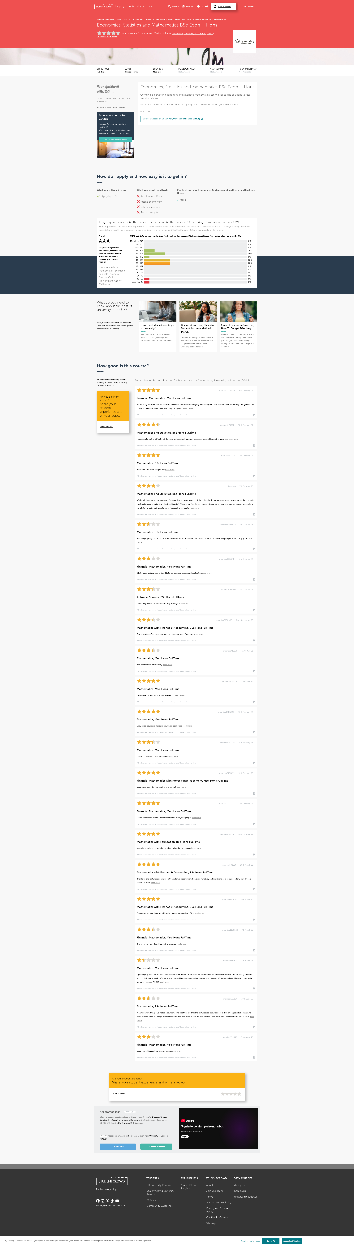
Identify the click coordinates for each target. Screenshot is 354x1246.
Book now (119, 1146)
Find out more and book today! (115, 140)
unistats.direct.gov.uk (245, 1196)
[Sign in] (206, 6)
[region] (177, 1241)
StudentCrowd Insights (189, 1187)
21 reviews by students (107, 37)
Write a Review (224, 7)
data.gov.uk (240, 1185)
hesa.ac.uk (240, 1191)
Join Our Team (214, 1191)
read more (146, 111)
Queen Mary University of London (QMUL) (123, 19)
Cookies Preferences (218, 1217)
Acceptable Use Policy (218, 1202)
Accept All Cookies (291, 1241)
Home (100, 19)
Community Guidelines (160, 1205)
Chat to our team (157, 1146)
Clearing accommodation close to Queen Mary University (125, 1117)
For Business (249, 6)
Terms (209, 1196)
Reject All (270, 1241)
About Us (211, 1185)
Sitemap (210, 1223)
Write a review (106, 426)
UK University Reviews (159, 1185)
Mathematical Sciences (163, 19)
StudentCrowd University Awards (160, 1193)
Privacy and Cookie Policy (217, 1210)
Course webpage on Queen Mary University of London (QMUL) (171, 119)
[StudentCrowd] (103, 6)
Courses (147, 19)
